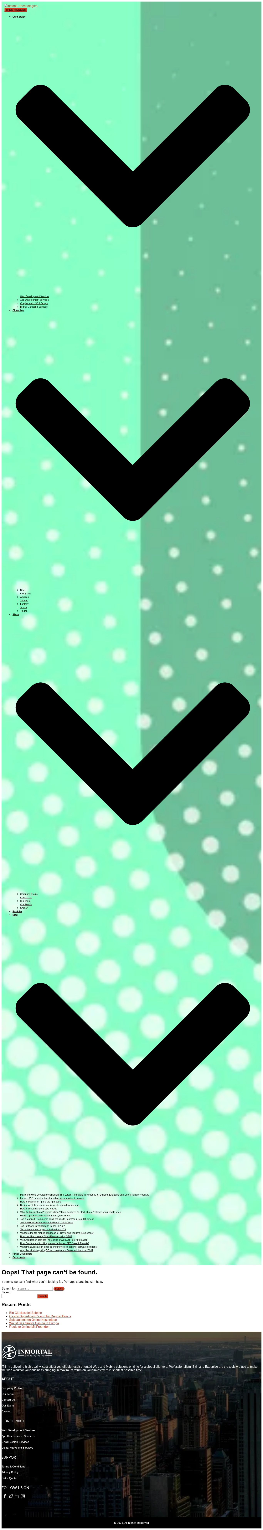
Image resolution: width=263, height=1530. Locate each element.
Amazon (24, 597)
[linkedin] (16, 1497)
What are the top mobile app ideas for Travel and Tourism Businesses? (57, 1233)
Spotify (23, 607)
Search (6, 1292)
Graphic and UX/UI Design (34, 303)
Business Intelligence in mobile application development (49, 1205)
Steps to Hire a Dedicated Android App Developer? (46, 1222)
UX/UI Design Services (15, 1441)
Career (24, 908)
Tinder (23, 611)
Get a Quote (9, 1478)
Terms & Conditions (13, 1466)
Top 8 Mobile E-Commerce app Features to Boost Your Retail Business (57, 1219)
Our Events (26, 904)
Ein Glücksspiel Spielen (25, 1312)
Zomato (24, 600)
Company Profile (29, 894)
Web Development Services (34, 296)
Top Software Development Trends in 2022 (42, 1226)
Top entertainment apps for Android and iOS (43, 1229)
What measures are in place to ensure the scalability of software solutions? (59, 1247)
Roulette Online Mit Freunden (29, 1326)
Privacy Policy (10, 1472)
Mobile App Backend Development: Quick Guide (45, 1215)
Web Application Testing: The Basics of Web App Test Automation (54, 1240)
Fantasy (24, 604)
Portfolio (17, 911)
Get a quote (19, 1257)
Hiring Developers (22, 1253)
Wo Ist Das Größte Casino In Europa (34, 1323)
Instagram (25, 593)
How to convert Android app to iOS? (38, 1208)
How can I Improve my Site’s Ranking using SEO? (46, 1236)
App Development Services (34, 300)
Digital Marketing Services (34, 306)
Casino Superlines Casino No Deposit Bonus (40, 1316)
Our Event (8, 1405)
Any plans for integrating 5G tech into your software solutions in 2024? (56, 1250)
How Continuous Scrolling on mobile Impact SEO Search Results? (54, 1243)
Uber (22, 590)
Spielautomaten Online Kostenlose (33, 1319)
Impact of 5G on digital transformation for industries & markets (52, 1198)
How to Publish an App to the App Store (40, 1201)
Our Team (25, 901)
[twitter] (10, 1497)
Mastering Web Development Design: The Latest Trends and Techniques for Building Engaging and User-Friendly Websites (84, 1194)
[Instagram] (22, 1497)
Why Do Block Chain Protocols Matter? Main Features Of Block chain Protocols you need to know (70, 1212)
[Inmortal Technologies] (20, 6)
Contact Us (26, 897)
